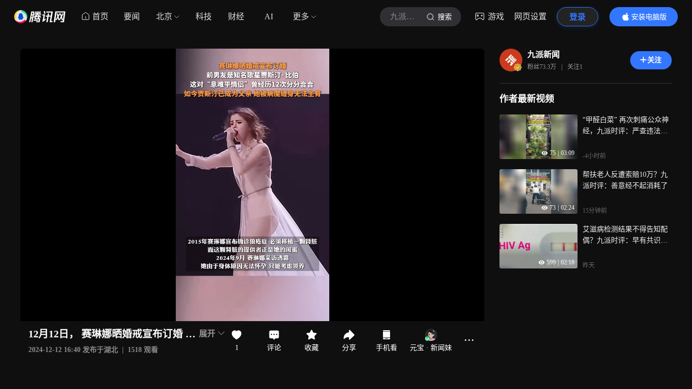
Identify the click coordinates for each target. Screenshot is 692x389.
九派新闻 (543, 54)
